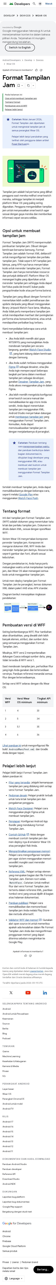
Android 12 (7, 1146)
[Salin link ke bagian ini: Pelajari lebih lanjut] (39, 766)
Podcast (6, 1038)
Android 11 (7, 1151)
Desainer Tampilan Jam (31, 381)
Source (5, 1023)
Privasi (5, 1071)
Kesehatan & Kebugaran (14, 1061)
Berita (5, 1028)
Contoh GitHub (17, 834)
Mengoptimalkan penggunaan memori (29, 851)
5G (4, 1076)
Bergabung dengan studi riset (17, 1211)
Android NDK (8, 1184)
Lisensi (15, 1262)
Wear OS (41, 15)
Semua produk (9, 1251)
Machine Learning (11, 1056)
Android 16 (7, 1126)
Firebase (6, 1241)
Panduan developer (12, 1169)
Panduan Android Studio (14, 1164)
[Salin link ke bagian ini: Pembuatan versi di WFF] (48, 625)
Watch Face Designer (21, 808)
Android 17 (7, 1121)
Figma (12, 367)
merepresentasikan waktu (36, 446)
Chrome (6, 1236)
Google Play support (12, 1206)
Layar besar (8, 1089)
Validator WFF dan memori (23, 920)
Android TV (8, 1108)
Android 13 (7, 1141)
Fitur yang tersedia (19, 782)
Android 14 (7, 1136)
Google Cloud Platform (14, 1246)
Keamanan (7, 1018)
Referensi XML (17, 871)
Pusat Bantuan (19, 144)
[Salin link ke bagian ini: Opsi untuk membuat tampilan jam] (28, 236)
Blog (4, 1033)
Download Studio (10, 1179)
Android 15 (7, 1131)
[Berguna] (36, 70)
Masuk (48, 3)
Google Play (26, 494)
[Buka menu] (5, 3)
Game (5, 1051)
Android (6, 1008)
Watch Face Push (28, 498)
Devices (25, 15)
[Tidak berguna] (41, 70)
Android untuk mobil (12, 1103)
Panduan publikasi (18, 903)
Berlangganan (45, 1269)
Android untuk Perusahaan (15, 1013)
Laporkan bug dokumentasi (15, 1201)
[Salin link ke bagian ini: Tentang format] (33, 511)
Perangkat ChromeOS (13, 1098)
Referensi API (8, 1174)
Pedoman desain (18, 795)
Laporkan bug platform (13, 1196)
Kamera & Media (10, 1066)
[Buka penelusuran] (34, 4)
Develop (9, 15)
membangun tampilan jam (29, 417)
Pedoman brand (30, 1262)
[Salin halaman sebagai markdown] (28, 85)
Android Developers (11, 60)
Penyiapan (14, 821)
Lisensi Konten (36, 971)
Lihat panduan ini (11, 745)
